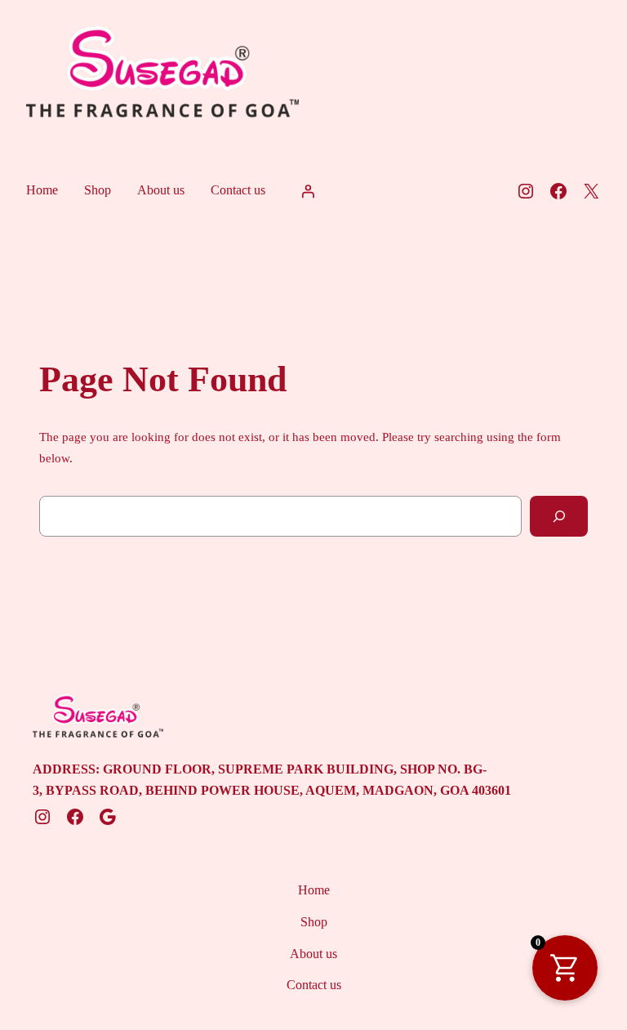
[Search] (559, 516)
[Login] (307, 191)
